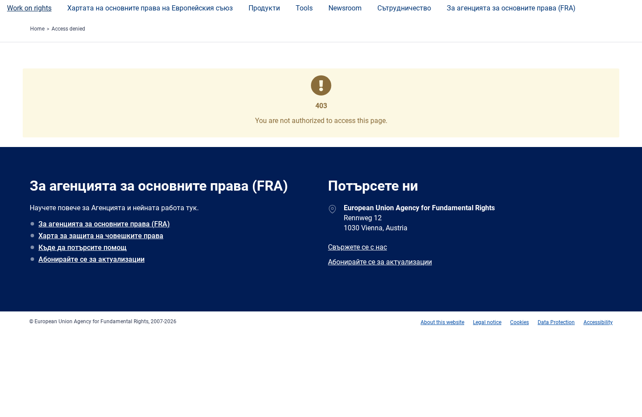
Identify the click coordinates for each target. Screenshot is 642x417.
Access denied (68, 29)
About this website (442, 322)
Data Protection (556, 322)
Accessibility (598, 322)
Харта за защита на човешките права (100, 236)
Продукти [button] (264, 8)
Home (37, 29)
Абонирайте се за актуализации (91, 259)
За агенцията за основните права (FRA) (511, 8)
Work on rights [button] (29, 8)
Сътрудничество (404, 8)
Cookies (519, 322)
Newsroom (345, 8)
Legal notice (487, 322)
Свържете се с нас (357, 247)
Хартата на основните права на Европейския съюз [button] (150, 8)
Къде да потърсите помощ (82, 247)
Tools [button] (304, 8)
